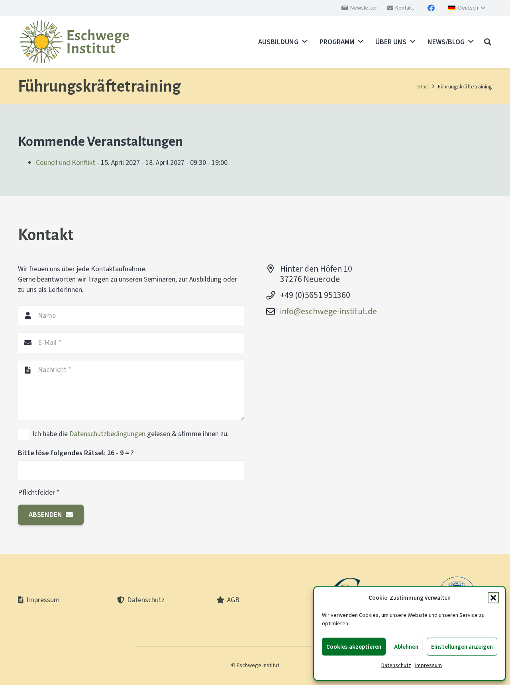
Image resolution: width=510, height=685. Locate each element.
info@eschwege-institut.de (328, 311)
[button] (493, 598)
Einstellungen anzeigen (462, 647)
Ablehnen (406, 647)
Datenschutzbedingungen (107, 433)
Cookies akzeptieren (353, 647)
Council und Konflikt (65, 162)
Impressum (428, 665)
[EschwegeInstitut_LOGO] (74, 42)
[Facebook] (431, 8)
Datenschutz (396, 665)
